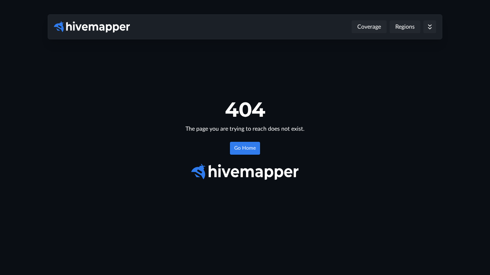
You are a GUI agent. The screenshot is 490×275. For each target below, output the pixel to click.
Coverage (369, 27)
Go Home (245, 148)
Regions (405, 27)
